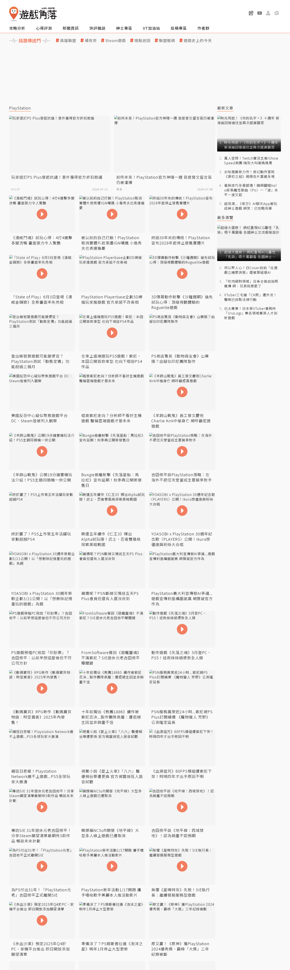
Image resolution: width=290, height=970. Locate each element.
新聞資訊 (71, 28)
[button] (276, 12)
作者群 (203, 28)
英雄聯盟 (68, 40)
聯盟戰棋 (167, 40)
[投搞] (251, 12)
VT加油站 (151, 28)
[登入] (268, 13)
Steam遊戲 (115, 40)
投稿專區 (179, 28)
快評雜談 (97, 28)
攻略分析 (17, 28)
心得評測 (44, 28)
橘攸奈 (91, 40)
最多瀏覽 (225, 217)
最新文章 (225, 108)
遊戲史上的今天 (198, 40)
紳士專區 (124, 28)
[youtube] (259, 12)
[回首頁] (33, 14)
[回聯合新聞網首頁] (13, 14)
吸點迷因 (142, 40)
